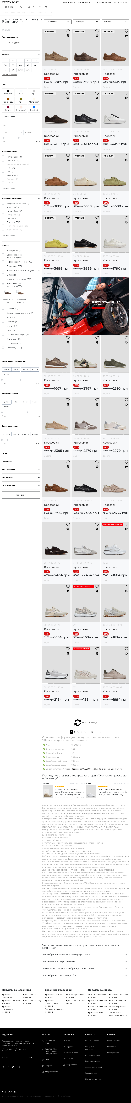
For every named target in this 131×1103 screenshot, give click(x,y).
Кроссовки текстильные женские (8, 1009)
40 (59, 69)
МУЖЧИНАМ (84, 2)
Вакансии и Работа (71, 1053)
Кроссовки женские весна (75, 1001)
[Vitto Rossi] (10, 2)
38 (52, 69)
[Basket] (46, 7)
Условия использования (12, 1096)
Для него (22, 1050)
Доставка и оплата (92, 1055)
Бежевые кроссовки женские (119, 995)
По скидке (79, 22)
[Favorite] (34, 7)
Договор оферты (70, 1065)
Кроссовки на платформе (8, 995)
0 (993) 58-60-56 (51, 1049)
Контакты (46, 1035)
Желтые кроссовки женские (118, 1007)
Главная (5, 13)
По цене (107, 22)
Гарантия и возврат (93, 1061)
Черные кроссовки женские (97, 995)
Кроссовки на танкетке (29, 995)
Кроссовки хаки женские (95, 1013)
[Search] (29, 7)
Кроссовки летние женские (54, 995)
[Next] (125, 791)
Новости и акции (92, 1041)
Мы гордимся (68, 1047)
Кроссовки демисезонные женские (52, 1003)
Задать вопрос (91, 1073)
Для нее (8, 1050)
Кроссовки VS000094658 (110, 789)
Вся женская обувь (17, 13)
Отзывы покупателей (93, 1067)
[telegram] (13, 1067)
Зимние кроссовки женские (75, 995)
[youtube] (18, 1067)
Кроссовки (51, 74)
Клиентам (90, 1035)
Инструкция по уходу (93, 1079)
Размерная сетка (9, 75)
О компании (68, 1041)
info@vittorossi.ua (51, 1072)
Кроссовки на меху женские (32, 1001)
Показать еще (89, 722)
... (88, 732)
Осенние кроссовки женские (54, 1010)
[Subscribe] (29, 1057)
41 (121, 69)
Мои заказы (112, 1047)
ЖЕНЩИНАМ (69, 2)
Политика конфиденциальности (40, 1096)
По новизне (52, 22)
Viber (47, 1060)
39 (55, 69)
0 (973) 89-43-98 (51, 1054)
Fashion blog (121, 2)
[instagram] (3, 1067)
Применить (20, 495)
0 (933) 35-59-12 (51, 1051)
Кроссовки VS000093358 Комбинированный (93, 769)
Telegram (48, 1066)
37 (49, 69)
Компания (68, 1035)
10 (92, 732)
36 (45, 69)
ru (21, 7)
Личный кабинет (113, 1041)
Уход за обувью (102, 2)
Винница (9, 7)
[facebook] (8, 1067)
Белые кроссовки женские (117, 1001)
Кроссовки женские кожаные (11, 1001)
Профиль (111, 1035)
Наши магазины (69, 1059)
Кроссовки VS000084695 (66, 789)
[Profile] (40, 7)
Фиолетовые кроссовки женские (118, 1013)
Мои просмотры (113, 1053)
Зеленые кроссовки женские (97, 1007)
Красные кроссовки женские (97, 1001)
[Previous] (46, 791)
